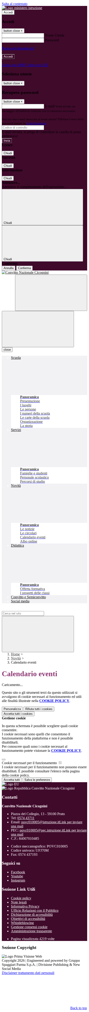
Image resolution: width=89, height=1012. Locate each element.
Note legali (19, 902)
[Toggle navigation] (38, 329)
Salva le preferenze (37, 780)
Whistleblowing (22, 923)
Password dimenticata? (18, 48)
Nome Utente (54, 35)
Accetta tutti (18, 713)
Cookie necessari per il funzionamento (30, 763)
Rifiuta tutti (38, 709)
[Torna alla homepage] (44, 272)
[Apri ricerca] (51, 293)
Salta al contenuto (14, 4)
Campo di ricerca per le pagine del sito (29, 609)
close (7, 349)
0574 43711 (25, 818)
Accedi (8, 12)
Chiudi (8, 153)
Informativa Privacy (25, 906)
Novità (16, 658)
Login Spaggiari (36, 123)
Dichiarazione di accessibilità (32, 915)
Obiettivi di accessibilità (28, 919)
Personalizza (12, 709)
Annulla (8, 268)
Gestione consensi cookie (29, 927)
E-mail (50, 106)
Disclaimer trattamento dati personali (28, 973)
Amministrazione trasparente (31, 931)
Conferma (24, 268)
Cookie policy (21, 898)
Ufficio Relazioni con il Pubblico (34, 910)
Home (15, 654)
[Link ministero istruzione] (22, 8)
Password (52, 40)
